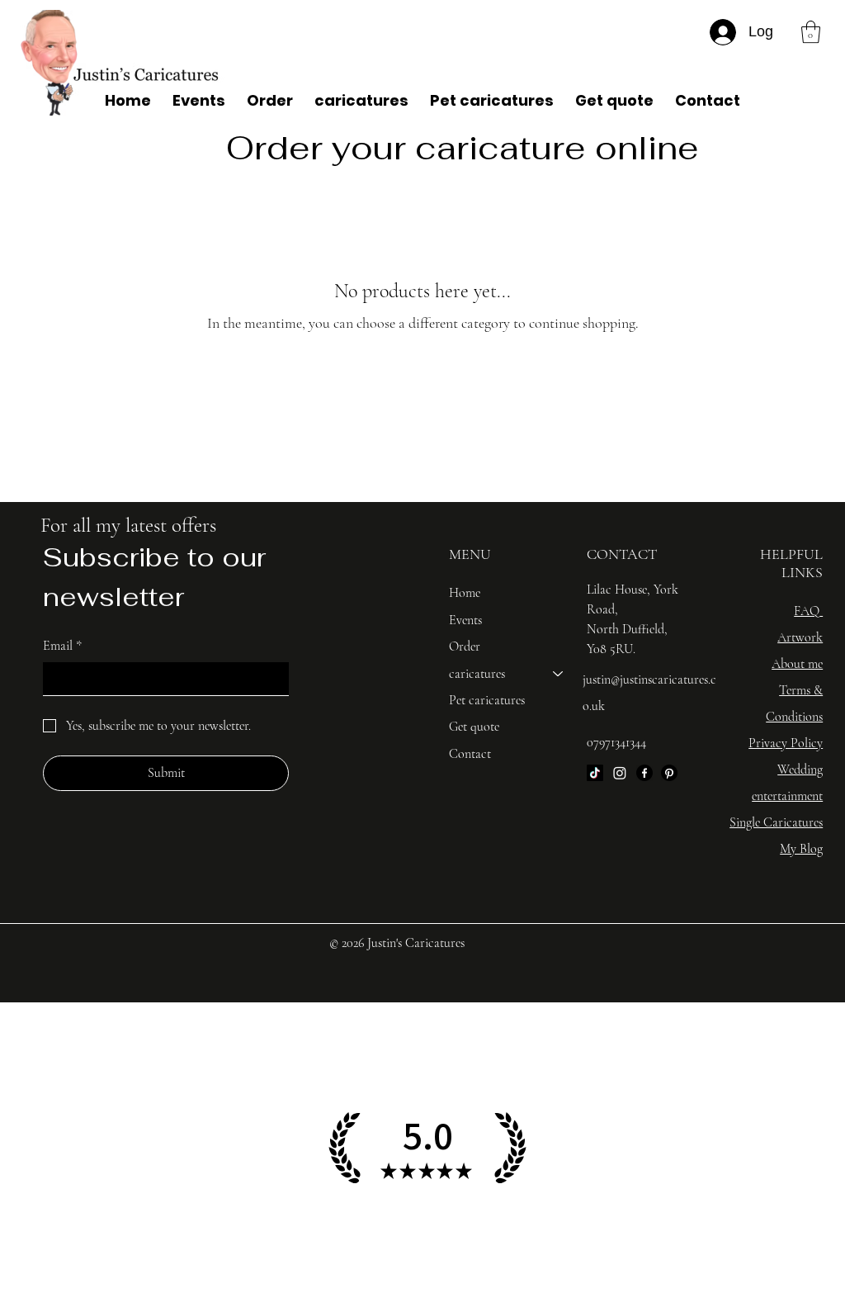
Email (62, 645)
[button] (810, 32)
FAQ (806, 611)
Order (464, 646)
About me (797, 664)
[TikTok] (595, 773)
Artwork (800, 637)
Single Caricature (774, 822)
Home (464, 593)
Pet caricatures (487, 700)
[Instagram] (619, 773)
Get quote (474, 726)
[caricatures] (558, 674)
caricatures (477, 673)
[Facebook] (644, 773)
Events (465, 620)
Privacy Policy (785, 743)
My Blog (801, 849)
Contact (470, 754)
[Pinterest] (669, 773)
